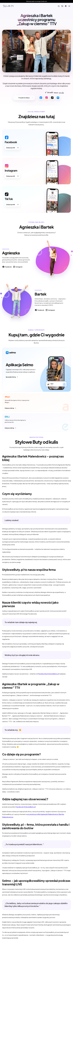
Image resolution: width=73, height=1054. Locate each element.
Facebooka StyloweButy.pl (48, 674)
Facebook (8, 267)
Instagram (19, 267)
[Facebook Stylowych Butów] (41, 98)
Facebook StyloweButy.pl (26, 807)
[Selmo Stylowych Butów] (58, 98)
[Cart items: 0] (62, 6)
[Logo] (8, 6)
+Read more (7, 984)
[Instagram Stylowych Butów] (46, 98)
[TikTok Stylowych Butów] (52, 98)
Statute (29, 979)
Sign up (35, 975)
